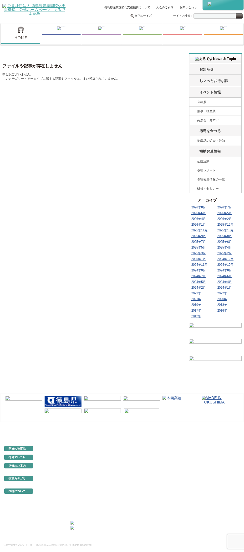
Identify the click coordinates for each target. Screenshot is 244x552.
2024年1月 (224, 287)
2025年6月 (224, 242)
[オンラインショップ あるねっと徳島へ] (223, 5)
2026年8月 (198, 207)
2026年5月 (224, 213)
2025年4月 (224, 247)
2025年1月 (198, 259)
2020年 (222, 299)
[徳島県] (63, 401)
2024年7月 (198, 276)
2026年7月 (224, 207)
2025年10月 (225, 230)
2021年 (196, 299)
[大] (166, 16)
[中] (161, 16)
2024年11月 (199, 264)
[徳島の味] (142, 34)
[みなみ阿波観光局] (63, 414)
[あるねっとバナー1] (215, 347)
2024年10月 (225, 264)
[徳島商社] (183, 34)
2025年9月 (198, 236)
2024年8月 (224, 270)
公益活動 (203, 161)
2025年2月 (224, 253)
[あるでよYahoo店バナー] (215, 364)
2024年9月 (198, 270)
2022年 (222, 293)
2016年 (222, 310)
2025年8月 (224, 236)
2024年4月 (224, 282)
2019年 (196, 305)
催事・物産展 (206, 111)
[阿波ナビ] (141, 401)
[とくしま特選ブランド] (61, 34)
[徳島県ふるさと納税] (23, 401)
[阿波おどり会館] (102, 401)
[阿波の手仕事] (101, 34)
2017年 (196, 310)
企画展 (201, 102)
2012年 (196, 316)
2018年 (222, 305)
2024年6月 (224, 276)
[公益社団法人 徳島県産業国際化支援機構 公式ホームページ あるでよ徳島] (34, 9)
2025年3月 (198, 253)
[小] (156, 16)
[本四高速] (181, 401)
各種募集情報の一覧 (211, 179)
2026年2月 (224, 219)
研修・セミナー (208, 188)
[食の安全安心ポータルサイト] (102, 414)
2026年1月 (198, 224)
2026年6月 (198, 213)
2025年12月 (225, 224)
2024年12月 (225, 259)
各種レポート (206, 170)
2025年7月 (198, 242)
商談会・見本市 (208, 120)
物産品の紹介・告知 (211, 141)
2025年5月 (198, 247)
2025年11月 (199, 230)
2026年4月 (198, 219)
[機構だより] (215, 330)
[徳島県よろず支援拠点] (141, 414)
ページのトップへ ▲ (227, 432)
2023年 (196, 293)
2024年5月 (198, 282)
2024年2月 (198, 287)
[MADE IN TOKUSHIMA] (220, 401)
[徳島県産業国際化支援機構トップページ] (20, 34)
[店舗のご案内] (223, 34)
